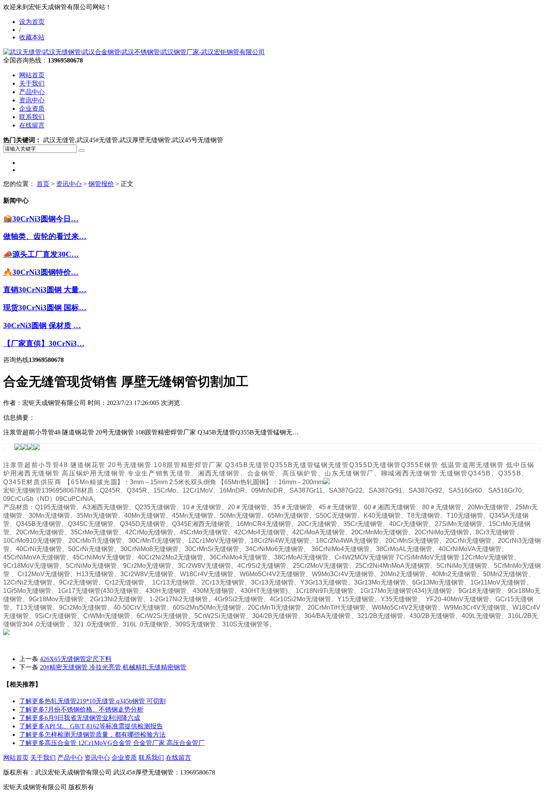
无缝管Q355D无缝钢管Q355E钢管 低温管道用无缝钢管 (416, 465)
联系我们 (32, 116)
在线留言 (32, 125)
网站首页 (32, 75)
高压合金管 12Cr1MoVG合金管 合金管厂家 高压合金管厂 (112, 742)
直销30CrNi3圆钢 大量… (44, 290)
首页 (43, 183)
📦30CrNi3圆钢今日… (40, 219)
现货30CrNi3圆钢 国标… (44, 307)
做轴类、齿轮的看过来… (44, 236)
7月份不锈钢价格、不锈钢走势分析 (81, 709)
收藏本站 (32, 37)
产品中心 (32, 91)
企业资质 (32, 108)
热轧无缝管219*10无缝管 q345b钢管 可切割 (92, 701)
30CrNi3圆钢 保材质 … (42, 325)
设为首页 (32, 21)
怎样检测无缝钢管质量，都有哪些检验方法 (92, 734)
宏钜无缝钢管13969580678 (42, 490)
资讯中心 (32, 100)
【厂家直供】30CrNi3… (43, 343)
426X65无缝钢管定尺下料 (76, 658)
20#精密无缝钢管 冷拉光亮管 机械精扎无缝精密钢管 (113, 667)
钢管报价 (101, 183)
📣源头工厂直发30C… (41, 254)
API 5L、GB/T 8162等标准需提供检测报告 (91, 726)
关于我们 (32, 83)
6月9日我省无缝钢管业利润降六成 (79, 717)
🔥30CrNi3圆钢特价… (40, 272)
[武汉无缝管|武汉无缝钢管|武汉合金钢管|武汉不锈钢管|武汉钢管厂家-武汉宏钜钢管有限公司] (134, 52)
